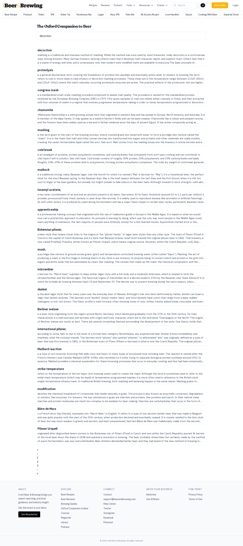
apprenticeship (48, 209)
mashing (43, 130)
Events (160, 5)
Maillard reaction (49, 349)
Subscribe (219, 5)
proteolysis (45, 70)
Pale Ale (130, 14)
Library (64, 522)
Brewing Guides (69, 503)
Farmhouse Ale (84, 14)
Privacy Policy (196, 494)
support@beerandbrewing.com (119, 499)
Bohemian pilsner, (50, 229)
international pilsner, (52, 329)
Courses (65, 513)
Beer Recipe (11, 14)
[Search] (203, 5)
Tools (129, 5)
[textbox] (121, 36)
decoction (45, 50)
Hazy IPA (115, 14)
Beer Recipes (68, 494)
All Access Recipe (150, 14)
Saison (188, 14)
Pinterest (108, 522)
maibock (44, 170)
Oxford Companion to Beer (74, 508)
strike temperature (51, 369)
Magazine (66, 517)
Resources (144, 5)
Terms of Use (195, 499)
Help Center (109, 503)
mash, (42, 249)
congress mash (48, 90)
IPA (52, 14)
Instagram (109, 513)
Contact (107, 494)
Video (41, 14)
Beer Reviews (68, 499)
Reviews (105, 5)
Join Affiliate (152, 499)
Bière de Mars (47, 409)
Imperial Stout (231, 14)
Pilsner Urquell (48, 429)
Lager (101, 14)
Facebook (108, 517)
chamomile (45, 110)
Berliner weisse (48, 309)
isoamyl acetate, (49, 190)
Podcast (118, 5)
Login (235, 5)
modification (47, 389)
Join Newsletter (29, 514)
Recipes (93, 5)
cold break (45, 150)
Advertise (151, 494)
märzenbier (45, 269)
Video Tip (65, 14)
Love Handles (172, 14)
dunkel (42, 289)
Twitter (107, 508)
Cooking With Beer (207, 14)
